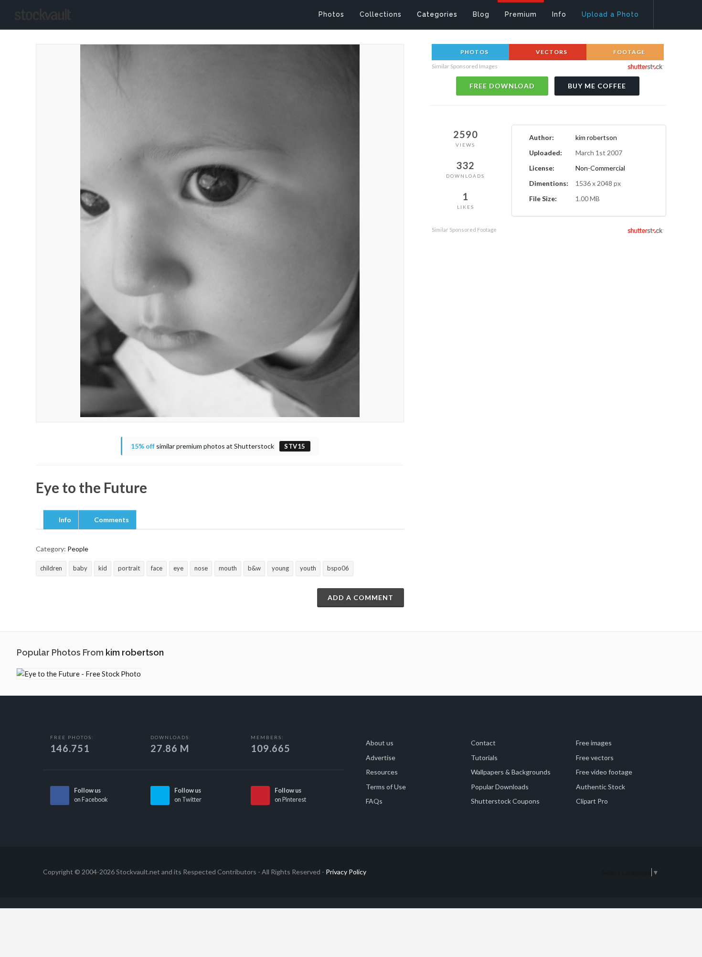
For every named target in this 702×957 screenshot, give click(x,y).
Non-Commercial (600, 168)
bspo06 (338, 568)
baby (80, 568)
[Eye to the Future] (79, 673)
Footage (628, 51)
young (280, 568)
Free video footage (604, 772)
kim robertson (596, 137)
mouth (228, 568)
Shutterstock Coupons (505, 801)
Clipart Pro (592, 801)
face (156, 568)
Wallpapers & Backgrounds (511, 772)
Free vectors (595, 757)
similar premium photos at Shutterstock (218, 446)
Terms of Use (386, 787)
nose (201, 568)
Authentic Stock (600, 787)
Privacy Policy (346, 872)
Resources (382, 772)
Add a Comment (361, 597)
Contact (483, 743)
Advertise (380, 757)
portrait (129, 568)
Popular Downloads (500, 787)
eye (178, 568)
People (77, 549)
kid (102, 568)
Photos (474, 51)
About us (380, 743)
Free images (594, 743)
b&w (254, 568)
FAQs (374, 801)
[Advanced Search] (671, 12)
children (51, 568)
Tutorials (484, 757)
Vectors (550, 51)
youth (308, 568)
